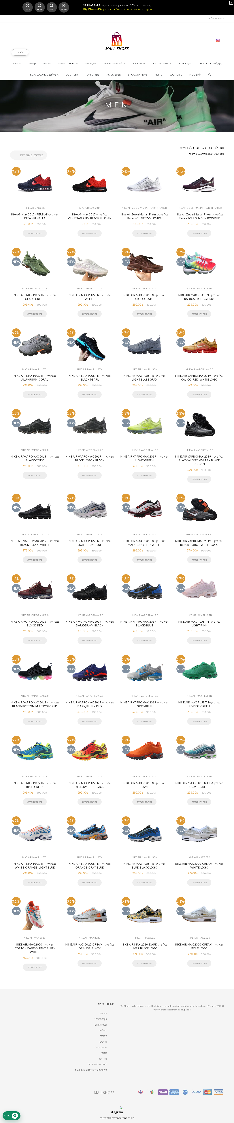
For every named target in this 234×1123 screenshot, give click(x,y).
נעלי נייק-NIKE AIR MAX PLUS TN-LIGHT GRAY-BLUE (90, 542)
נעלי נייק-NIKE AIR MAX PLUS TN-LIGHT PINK (199, 623)
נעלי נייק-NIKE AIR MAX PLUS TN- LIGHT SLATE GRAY (144, 377)
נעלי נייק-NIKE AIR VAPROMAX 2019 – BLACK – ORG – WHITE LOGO (199, 542)
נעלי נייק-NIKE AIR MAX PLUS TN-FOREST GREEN (199, 704)
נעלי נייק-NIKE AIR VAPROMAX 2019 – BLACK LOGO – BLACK (89, 458)
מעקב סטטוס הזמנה (97, 1064)
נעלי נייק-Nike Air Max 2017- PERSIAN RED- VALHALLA (34, 216)
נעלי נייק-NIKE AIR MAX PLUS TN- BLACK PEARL (90, 377)
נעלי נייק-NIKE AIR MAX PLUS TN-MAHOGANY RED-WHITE (144, 542)
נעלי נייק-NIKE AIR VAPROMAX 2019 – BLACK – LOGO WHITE (35, 542)
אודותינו (103, 1013)
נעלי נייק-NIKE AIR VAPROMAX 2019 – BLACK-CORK (35, 458)
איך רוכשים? (100, 1018)
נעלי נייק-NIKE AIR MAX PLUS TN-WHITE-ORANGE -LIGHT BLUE (35, 865)
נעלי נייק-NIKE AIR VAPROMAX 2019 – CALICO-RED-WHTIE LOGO (199, 377)
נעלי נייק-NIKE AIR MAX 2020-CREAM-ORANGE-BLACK (89, 946)
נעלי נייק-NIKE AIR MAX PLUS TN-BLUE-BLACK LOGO (144, 865)
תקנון (104, 1052)
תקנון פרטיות (100, 1047)
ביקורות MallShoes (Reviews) (91, 1069)
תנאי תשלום (101, 1024)
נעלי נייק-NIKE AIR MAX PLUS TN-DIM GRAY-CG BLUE (199, 784)
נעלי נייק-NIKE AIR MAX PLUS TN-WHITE (90, 296)
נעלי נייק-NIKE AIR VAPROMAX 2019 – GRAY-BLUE (144, 704)
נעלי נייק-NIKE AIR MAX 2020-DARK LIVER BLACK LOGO (144, 946)
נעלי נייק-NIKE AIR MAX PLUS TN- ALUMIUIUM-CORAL (35, 377)
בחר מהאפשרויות (34, 233)
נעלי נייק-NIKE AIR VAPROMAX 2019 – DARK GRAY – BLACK (89, 623)
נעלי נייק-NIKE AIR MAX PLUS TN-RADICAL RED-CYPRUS (199, 296)
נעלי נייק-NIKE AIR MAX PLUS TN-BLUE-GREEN (35, 784)
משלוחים (102, 1030)
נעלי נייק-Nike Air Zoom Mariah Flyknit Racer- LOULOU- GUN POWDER (199, 216)
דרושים (103, 1041)
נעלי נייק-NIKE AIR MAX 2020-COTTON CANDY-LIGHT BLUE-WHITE (35, 948)
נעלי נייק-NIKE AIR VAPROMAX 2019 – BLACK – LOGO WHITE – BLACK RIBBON (199, 460)
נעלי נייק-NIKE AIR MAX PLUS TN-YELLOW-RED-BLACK (90, 784)
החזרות (103, 1035)
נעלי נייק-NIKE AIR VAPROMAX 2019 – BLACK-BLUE (144, 623)
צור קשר (103, 1058)
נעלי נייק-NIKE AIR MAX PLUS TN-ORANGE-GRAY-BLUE (90, 865)
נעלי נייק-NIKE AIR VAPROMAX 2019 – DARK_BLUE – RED (89, 704)
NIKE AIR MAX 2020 (199, 857)
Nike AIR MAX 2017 (34, 208)
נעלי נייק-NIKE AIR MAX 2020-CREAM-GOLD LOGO (199, 946)
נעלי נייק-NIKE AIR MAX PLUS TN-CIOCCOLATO (144, 296)
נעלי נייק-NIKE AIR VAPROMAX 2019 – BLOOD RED (35, 623)
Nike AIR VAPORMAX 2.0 (199, 369)
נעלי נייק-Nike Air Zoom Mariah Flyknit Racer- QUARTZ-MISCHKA (144, 216)
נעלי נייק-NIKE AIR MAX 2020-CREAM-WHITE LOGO (199, 865)
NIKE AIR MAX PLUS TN (34, 288)
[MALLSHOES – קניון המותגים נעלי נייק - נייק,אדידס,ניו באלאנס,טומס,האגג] (117, 40)
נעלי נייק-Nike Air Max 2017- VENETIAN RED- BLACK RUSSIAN (89, 216)
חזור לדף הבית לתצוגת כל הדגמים (202, 148)
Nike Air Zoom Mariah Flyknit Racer (144, 208)
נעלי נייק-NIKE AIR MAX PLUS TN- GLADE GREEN (35, 296)
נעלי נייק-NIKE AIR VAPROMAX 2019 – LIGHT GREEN (144, 458)
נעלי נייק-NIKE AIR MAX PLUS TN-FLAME (144, 784)
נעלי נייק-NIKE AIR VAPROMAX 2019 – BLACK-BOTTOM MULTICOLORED (35, 704)
